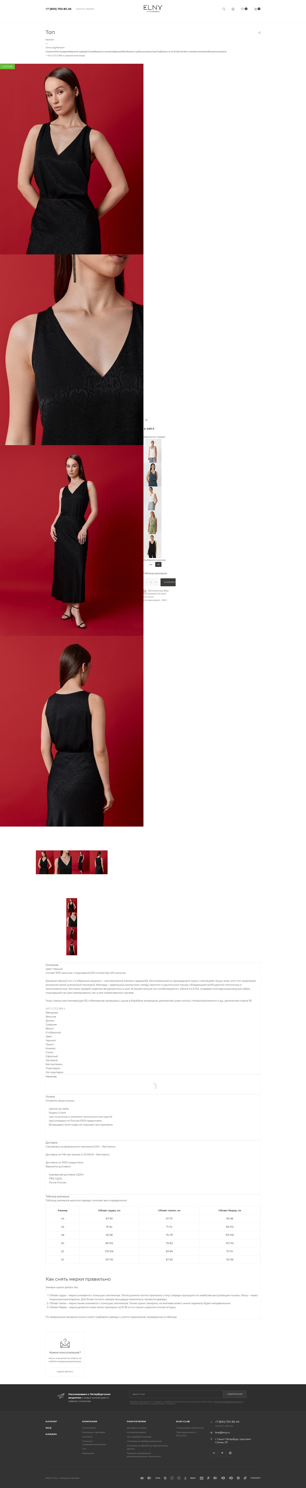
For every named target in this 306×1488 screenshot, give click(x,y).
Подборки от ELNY (167, 51)
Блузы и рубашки (136, 51)
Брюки (117, 51)
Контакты (87, 1436)
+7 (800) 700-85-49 (58, 8)
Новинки (50, 51)
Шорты (223, 51)
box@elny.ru (222, 1432)
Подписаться (235, 1394)
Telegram (222, 1453)
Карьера (51, 1434)
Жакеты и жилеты (103, 51)
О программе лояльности (190, 1427)
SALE (49, 1427)
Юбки (124, 51)
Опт (84, 1448)
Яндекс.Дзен (230, 1453)
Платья (90, 51)
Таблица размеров (155, 573)
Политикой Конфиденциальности (228, 1402)
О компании (89, 1427)
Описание (52, 964)
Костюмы (199, 51)
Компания (89, 1421)
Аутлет (180, 51)
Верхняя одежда (78, 51)
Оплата (50, 1096)
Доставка (51, 1142)
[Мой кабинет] (233, 9)
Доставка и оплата (137, 1427)
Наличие (51, 1076)
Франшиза (88, 1453)
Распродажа (62, 51)
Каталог (51, 1421)
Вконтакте (214, 1453)
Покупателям (136, 1421)
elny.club (183, 1421)
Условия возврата (136, 1432)
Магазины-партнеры (93, 1432)
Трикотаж (151, 51)
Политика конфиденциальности (144, 1441)
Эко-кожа (189, 51)
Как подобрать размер (139, 1436)
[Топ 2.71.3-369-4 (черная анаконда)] (71, 158)
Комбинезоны (211, 51)
